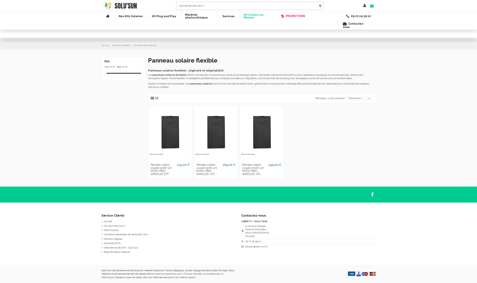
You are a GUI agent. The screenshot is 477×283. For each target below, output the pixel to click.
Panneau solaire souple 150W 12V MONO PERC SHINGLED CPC (206, 169)
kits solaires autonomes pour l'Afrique (171, 273)
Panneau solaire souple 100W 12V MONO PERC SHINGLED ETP (161, 169)
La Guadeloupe (211, 273)
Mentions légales (113, 238)
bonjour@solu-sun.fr (256, 246)
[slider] (106, 73)
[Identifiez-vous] (364, 6)
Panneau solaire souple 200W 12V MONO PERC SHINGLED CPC (253, 169)
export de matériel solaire (181, 277)
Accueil (108, 221)
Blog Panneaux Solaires (117, 252)
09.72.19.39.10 (253, 241)
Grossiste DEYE (112, 243)
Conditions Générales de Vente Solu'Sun (126, 234)
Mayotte (197, 273)
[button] (130, 16)
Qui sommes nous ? (114, 225)
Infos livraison (111, 230)
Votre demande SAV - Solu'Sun (121, 247)
